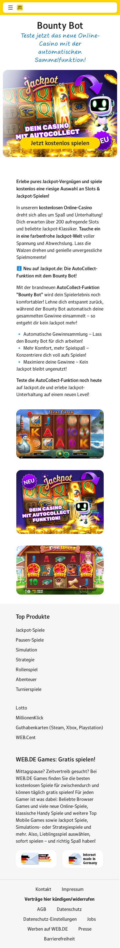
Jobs (91, 919)
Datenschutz (69, 909)
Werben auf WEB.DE (47, 929)
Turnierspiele (28, 689)
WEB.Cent (26, 737)
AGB (41, 909)
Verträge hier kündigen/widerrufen (59, 899)
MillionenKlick (29, 718)
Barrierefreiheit (59, 939)
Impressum (73, 889)
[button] (10, 7)
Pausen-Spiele (30, 640)
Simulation (26, 650)
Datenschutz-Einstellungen (50, 919)
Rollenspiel (27, 669)
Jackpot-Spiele (30, 630)
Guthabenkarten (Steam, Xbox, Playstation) (59, 727)
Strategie (25, 659)
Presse (84, 929)
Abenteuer (26, 679)
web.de (20, 7)
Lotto (21, 708)
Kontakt (43, 889)
